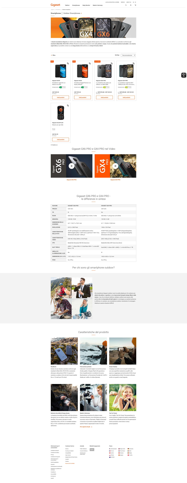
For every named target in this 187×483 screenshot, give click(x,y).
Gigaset (52, 9)
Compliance (53, 472)
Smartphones (58, 9)
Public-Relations (83, 448)
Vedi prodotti (60, 97)
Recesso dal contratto (69, 463)
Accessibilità (53, 474)
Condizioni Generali (55, 450)
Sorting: (117, 55)
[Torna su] (185, 477)
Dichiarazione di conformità (56, 466)
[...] (135, 5)
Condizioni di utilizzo (55, 452)
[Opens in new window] (60, 87)
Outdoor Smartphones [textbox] (71, 13)
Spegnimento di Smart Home (71, 457)
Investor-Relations (84, 450)
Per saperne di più (85, 426)
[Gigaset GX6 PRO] (104, 70)
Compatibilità (68, 452)
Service (66, 448)
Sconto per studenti (69, 450)
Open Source (68, 455)
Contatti (67, 459)
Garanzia (52, 464)
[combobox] (72, 13)
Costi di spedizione (55, 462)
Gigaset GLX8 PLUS (57, 122)
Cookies (67, 461)
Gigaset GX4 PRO (123, 80)
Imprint (52, 478)
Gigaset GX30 (56, 80)
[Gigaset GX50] (82, 70)
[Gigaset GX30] (60, 70)
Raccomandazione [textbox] (127, 55)
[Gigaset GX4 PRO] (126, 70)
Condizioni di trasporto (55, 456)
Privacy (52, 454)
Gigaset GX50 (78, 80)
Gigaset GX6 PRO (101, 80)
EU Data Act (53, 476)
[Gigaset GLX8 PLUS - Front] (60, 112)
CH (133, 2)
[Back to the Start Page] (55, 5)
